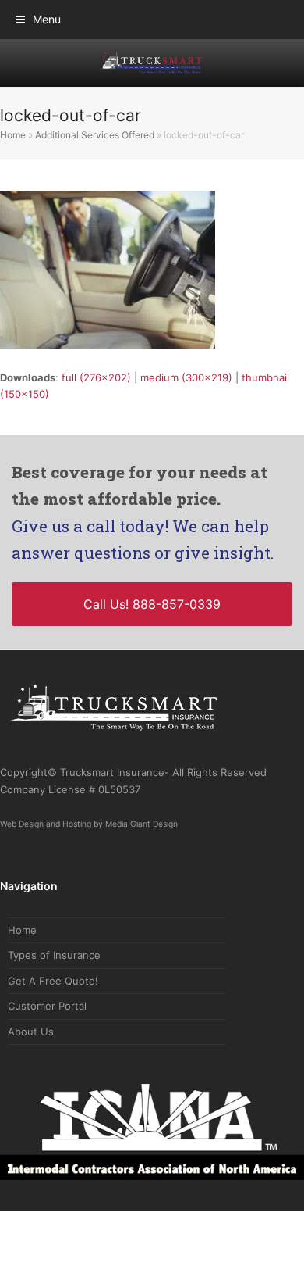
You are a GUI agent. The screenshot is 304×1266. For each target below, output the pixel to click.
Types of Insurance (54, 968)
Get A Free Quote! (53, 993)
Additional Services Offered (94, 135)
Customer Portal (47, 1019)
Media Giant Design (141, 836)
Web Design (22, 836)
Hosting (76, 836)
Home (13, 135)
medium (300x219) (186, 377)
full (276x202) (96, 377)
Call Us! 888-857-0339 (152, 610)
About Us (31, 1044)
